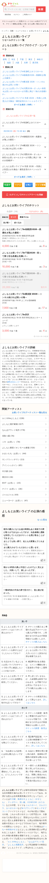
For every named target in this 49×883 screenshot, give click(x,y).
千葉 (22, 59)
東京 (30, 59)
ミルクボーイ (31, 805)
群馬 (5, 59)
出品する (7, 185)
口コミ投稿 (40, 185)
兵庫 (26, 62)
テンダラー (13, 802)
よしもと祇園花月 (15, 844)
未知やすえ (13, 829)
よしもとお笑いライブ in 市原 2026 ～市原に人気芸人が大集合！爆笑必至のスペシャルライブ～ (24, 99)
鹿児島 (35, 62)
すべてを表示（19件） (24, 104)
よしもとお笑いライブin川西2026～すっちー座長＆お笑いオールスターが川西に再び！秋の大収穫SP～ (24, 91)
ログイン (17, 14)
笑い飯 (22, 802)
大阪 (17, 62)
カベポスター (12, 808)
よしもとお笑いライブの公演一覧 (21, 116)
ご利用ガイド (27, 14)
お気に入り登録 (29, 185)
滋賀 (9, 62)
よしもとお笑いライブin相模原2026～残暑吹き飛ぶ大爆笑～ (24, 76)
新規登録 (8, 14)
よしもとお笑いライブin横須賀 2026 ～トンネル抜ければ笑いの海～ (23, 83)
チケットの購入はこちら (36, 642)
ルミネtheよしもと (16, 841)
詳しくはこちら (38, 745)
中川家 (13, 799)
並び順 (6, 222)
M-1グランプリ (28, 808)
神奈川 (40, 59)
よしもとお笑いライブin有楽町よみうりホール (22, 71)
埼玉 (13, 59)
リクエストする (18, 185)
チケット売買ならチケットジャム (9, 4)
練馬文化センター (14, 382)
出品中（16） (13, 211)
